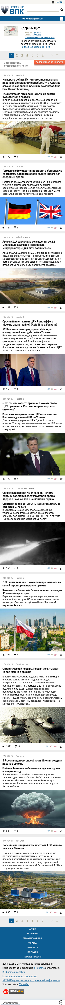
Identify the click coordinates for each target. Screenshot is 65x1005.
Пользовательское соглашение (19, 976)
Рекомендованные (32, 938)
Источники (32, 934)
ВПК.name (39, 968)
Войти (59, 2)
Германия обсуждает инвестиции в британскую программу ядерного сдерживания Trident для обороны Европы (32, 174)
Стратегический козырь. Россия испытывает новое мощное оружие (30, 670)
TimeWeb (24, 984)
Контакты (33, 952)
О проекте (33, 948)
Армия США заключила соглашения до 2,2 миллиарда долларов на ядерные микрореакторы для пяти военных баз (28, 245)
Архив (33, 929)
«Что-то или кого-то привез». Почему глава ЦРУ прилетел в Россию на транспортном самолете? (29, 406)
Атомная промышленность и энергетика (39, 36)
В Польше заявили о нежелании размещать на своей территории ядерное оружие (31, 584)
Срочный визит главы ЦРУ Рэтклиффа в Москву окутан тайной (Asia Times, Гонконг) (29, 323)
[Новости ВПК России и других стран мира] (12, 13)
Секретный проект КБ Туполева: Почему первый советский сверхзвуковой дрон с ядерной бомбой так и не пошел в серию (28, 496)
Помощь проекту (33, 957)
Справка (32, 943)
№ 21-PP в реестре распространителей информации (31, 980)
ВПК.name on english (13, 972)
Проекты (37, 32)
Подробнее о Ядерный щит (35, 47)
